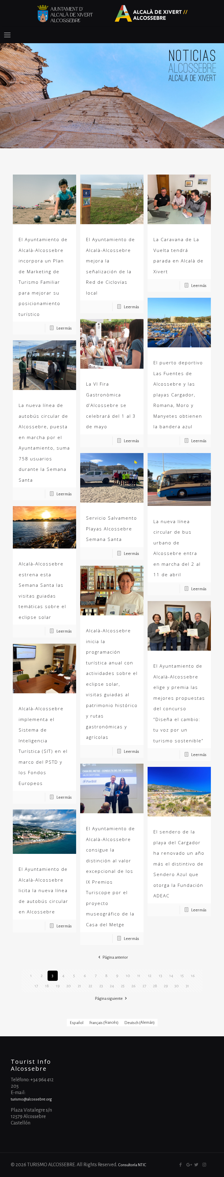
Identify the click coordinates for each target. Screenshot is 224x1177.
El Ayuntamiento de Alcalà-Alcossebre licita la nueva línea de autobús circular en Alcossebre (43, 890)
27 (144, 986)
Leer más (64, 328)
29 (166, 986)
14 (171, 976)
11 (138, 976)
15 (182, 976)
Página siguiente (109, 998)
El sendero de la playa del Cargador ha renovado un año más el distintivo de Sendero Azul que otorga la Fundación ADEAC (178, 864)
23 (101, 986)
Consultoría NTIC (132, 1165)
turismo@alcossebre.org (31, 1099)
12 (149, 976)
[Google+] (189, 1165)
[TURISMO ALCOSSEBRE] (112, 13)
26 (134, 986)
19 (58, 986)
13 (160, 976)
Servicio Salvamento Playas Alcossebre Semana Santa (111, 528)
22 (90, 986)
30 (176, 986)
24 (112, 986)
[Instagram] (204, 1165)
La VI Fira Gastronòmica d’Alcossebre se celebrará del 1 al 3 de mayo (111, 405)
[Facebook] (181, 1165)
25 (123, 986)
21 (79, 986)
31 (187, 986)
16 (193, 976)
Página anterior (115, 957)
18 (47, 986)
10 (128, 976)
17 (36, 986)
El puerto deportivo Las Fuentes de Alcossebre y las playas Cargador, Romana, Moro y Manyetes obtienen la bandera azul (178, 394)
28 (155, 986)
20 (68, 986)
